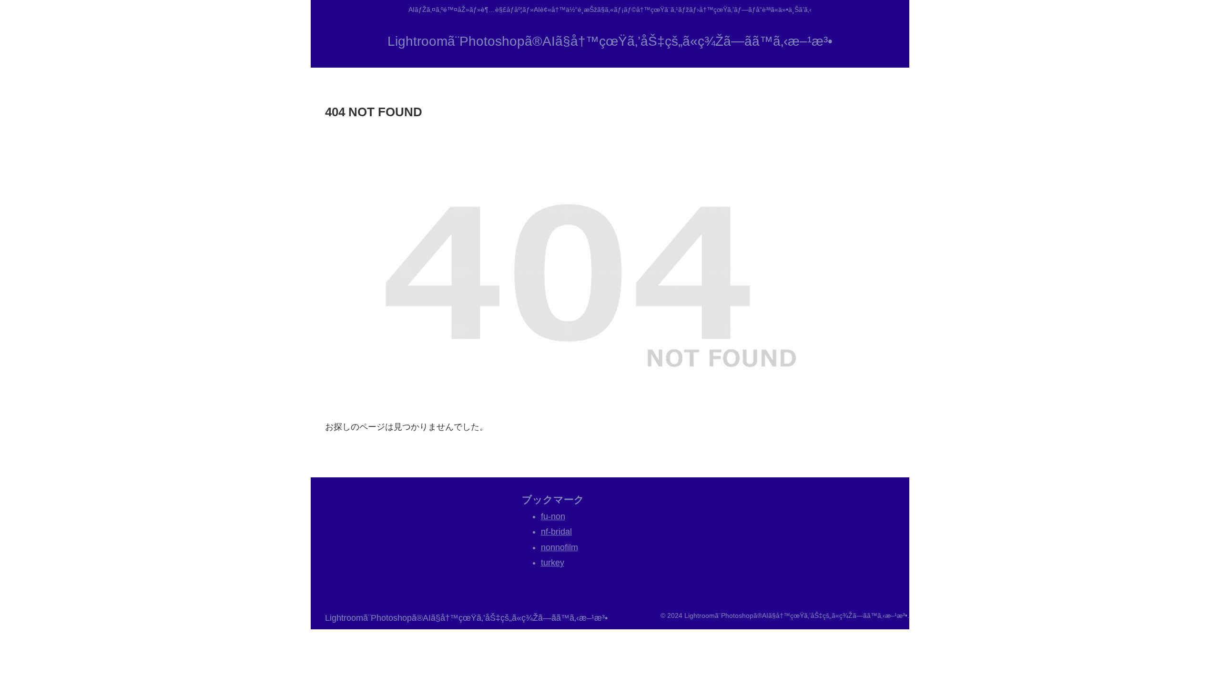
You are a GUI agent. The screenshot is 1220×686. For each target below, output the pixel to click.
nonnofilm (559, 547)
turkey (552, 562)
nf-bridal (556, 531)
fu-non (553, 516)
